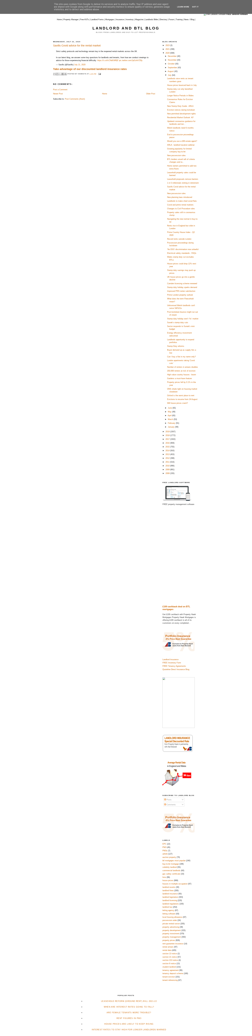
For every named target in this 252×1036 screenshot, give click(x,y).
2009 (168, 469)
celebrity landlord (169, 867)
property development (171, 930)
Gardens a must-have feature (179, 378)
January (171, 427)
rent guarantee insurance (172, 944)
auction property (169, 857)
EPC (164, 844)
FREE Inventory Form (171, 663)
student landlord (169, 967)
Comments (171, 805)
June (170, 408)
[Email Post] (99, 74)
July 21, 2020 (79, 65)
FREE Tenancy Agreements (174, 666)
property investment (170, 933)
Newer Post (58, 94)
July (170, 75)
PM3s (164, 851)
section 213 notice (170, 960)
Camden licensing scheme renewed (182, 283)
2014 (168, 450)
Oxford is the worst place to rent (180, 395)
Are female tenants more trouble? (129, 1012)
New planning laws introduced (179, 197)
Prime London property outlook (180, 295)
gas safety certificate (171, 874)
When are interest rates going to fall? (129, 1007)
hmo (164, 877)
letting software (168, 914)
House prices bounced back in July (182, 85)
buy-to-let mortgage (170, 864)
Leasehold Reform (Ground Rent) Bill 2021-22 (129, 1001)
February (172, 423)
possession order (169, 920)
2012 (168, 458)
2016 (168, 443)
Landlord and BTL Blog (125, 28)
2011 (168, 462)
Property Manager (70, 19)
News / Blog (189, 19)
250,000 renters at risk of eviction (181, 371)
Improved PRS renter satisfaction (181, 291)
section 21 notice (169, 957)
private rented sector (171, 924)
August (171, 71)
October (171, 64)
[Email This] (54, 74)
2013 (168, 454)
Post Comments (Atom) (75, 99)
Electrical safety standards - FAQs (181, 253)
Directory (163, 19)
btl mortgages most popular (174, 860)
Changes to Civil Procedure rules (181, 208)
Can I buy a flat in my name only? (181, 357)
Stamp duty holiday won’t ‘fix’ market (182, 319)
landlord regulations (170, 904)
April (170, 415)
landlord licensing (169, 900)
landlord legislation (170, 897)
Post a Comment (60, 89)
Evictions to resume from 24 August (182, 399)
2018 (168, 435)
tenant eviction (168, 977)
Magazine (139, 19)
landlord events (168, 887)
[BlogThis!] (57, 74)
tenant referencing (170, 980)
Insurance (120, 19)
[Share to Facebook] (62, 74)
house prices (167, 880)
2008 (168, 473)
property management (171, 937)
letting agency (168, 910)
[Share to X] (59, 74)
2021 (168, 49)
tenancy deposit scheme (172, 973)
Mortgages (109, 19)
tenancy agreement (170, 970)
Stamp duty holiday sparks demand (182, 287)
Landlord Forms (97, 19)
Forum (171, 19)
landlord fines (168, 890)
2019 (168, 431)
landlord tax (167, 907)
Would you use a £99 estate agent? (182, 141)
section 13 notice (169, 953)
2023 (168, 45)
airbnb (165, 854)
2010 (168, 466)
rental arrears (168, 947)
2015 (168, 447)
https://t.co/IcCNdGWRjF (107, 60)
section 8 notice (169, 963)
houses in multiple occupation (175, 884)
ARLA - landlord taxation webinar (181, 145)
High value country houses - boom (181, 375)
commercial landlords (171, 870)
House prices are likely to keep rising (128, 1024)
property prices (168, 940)
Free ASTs (84, 19)
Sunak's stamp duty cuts (177, 322)
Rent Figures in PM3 (129, 1018)
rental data (166, 950)
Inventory (130, 19)
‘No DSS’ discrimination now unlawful (182, 249)
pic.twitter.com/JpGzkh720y (130, 60)
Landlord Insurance (170, 659)
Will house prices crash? (177, 403)
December (172, 56)
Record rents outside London (179, 239)
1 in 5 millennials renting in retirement (183, 183)
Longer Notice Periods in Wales (180, 95)
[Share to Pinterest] (65, 74)
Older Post (150, 94)
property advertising (170, 927)
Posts (169, 800)
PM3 (164, 847)
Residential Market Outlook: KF (180, 117)
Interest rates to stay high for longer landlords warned (129, 1030)
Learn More (183, 7)
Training (179, 19)
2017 (168, 439)
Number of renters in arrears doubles (182, 367)
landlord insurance (170, 894)
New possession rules (176, 155)
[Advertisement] (180, 555)
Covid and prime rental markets (180, 205)
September (173, 67)
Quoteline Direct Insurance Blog (175, 669)
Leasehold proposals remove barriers (182, 179)
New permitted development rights (181, 114)
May (170, 412)
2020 (168, 53)
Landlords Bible (151, 19)
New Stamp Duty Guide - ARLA (180, 106)
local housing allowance (172, 917)
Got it (195, 7)
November (172, 60)
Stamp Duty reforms (175, 346)
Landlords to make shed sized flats (182, 201)
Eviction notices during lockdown (181, 110)
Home (59, 19)
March (171, 419)
